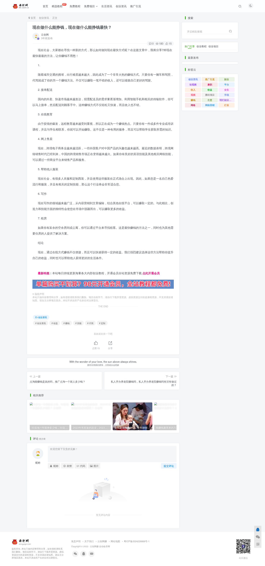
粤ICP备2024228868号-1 (136, 541)
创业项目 (213, 46)
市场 (226, 94)
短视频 (192, 84)
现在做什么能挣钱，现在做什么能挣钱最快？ (72, 27)
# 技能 (78, 323)
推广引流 (135, 6)
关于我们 (89, 541)
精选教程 (59, 5)
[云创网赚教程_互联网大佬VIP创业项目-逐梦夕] (21, 541)
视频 (193, 94)
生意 (209, 100)
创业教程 (201, 46)
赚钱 (193, 100)
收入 (193, 89)
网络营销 (210, 105)
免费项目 (89, 6)
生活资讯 (106, 6)
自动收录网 (104, 546)
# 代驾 (90, 323)
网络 (193, 105)
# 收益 (55, 323)
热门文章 (190, 46)
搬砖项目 (210, 94)
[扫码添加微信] (257, 536)
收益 (209, 89)
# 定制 (102, 323)
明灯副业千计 (227, 100)
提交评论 (169, 466)
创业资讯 (121, 6)
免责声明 (76, 541)
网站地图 (115, 541)
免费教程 (75, 6)
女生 (226, 89)
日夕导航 (38, 267)
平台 (226, 84)
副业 (226, 79)
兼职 (209, 84)
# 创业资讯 (40, 323)
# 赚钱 (66, 323)
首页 (45, 6)
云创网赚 (102, 541)
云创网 (45, 34)
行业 (226, 105)
